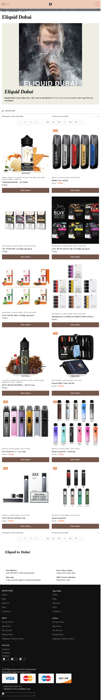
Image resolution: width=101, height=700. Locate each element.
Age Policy (6, 626)
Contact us (6, 611)
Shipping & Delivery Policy (13, 639)
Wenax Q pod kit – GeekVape (64, 452)
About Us (6, 603)
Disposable (6, 246)
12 (48, 122)
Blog (4, 599)
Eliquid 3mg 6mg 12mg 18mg (34, 177)
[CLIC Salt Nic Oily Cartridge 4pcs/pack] (25, 286)
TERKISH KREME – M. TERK (15, 182)
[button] (97, 4)
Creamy (11, 177)
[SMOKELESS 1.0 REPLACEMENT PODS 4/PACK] (75, 287)
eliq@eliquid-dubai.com (12, 686)
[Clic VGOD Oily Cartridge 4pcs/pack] (25, 220)
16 (70, 122)
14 (59, 122)
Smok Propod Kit (59, 518)
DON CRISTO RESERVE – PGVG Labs (18, 385)
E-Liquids (18, 177)
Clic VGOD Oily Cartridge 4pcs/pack (17, 249)
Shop (4, 607)
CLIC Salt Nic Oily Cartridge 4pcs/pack (18, 315)
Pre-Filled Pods (30, 246)
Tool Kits (78, 380)
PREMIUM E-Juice (8, 382)
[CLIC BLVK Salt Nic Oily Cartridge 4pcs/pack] (75, 220)
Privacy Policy (7, 622)
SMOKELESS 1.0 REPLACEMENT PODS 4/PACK (72, 317)
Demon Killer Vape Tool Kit (63, 383)
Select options (26, 190)
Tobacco (17, 179)
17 (76, 122)
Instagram (6, 653)
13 (53, 122)
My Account (7, 630)
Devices (55, 177)
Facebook (6, 649)
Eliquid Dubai (13, 11)
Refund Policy (7, 635)
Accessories (56, 380)
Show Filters (10, 111)
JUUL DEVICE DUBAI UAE (13, 518)
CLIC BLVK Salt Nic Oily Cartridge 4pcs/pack (71, 249)
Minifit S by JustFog (60, 180)
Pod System (75, 177)
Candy (4, 177)
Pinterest (5, 656)
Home (4, 11)
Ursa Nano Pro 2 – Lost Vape (14, 452)
